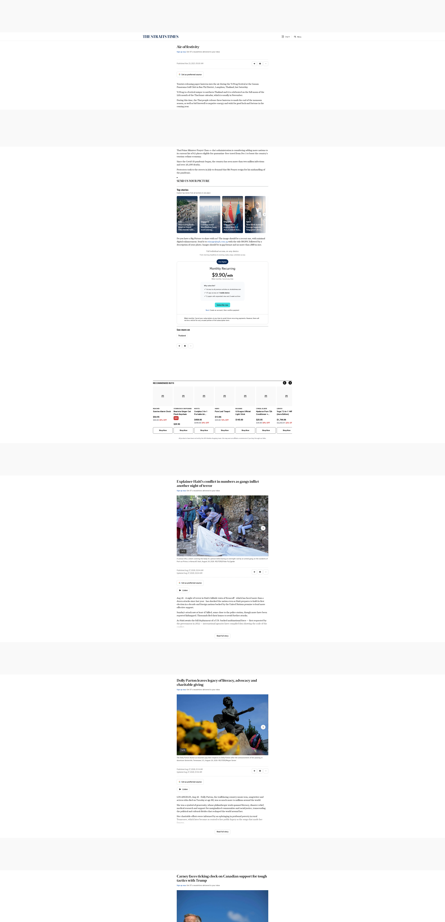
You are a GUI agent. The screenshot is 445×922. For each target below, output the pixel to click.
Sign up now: (181, 52)
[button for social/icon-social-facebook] (260, 63)
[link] (160, 36)
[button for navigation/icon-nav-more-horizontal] (265, 63)
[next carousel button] (263, 528)
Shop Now (163, 430)
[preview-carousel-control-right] (264, 214)
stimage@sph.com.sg (217, 241)
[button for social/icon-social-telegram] (254, 63)
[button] (285, 36)
